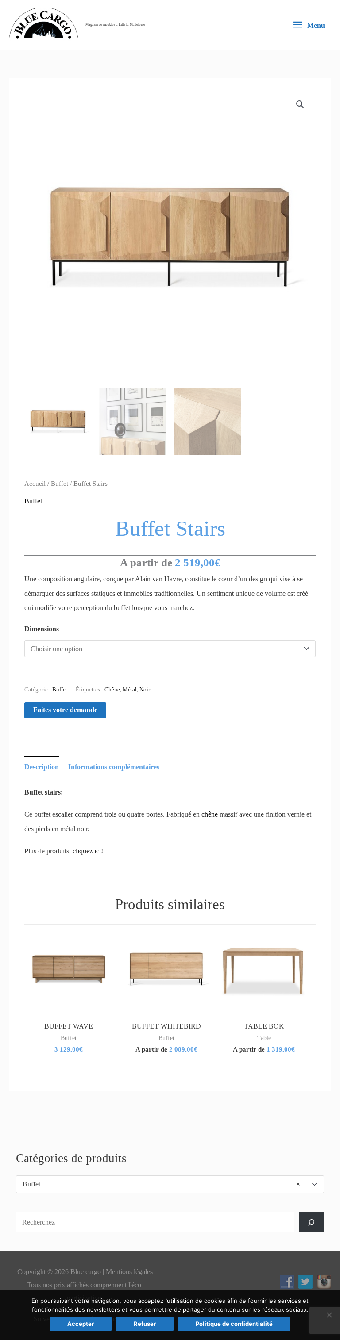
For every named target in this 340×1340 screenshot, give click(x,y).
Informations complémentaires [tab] (113, 767)
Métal (130, 689)
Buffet (59, 483)
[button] (300, 104)
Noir (144, 689)
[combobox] (170, 1184)
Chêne (112, 689)
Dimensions (41, 629)
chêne (209, 814)
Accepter (80, 1323)
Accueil (35, 483)
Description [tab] (41, 767)
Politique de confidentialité (234, 1323)
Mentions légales (129, 1271)
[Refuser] (329, 1314)
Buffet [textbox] (161, 1184)
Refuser (145, 1323)
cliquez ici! (88, 851)
